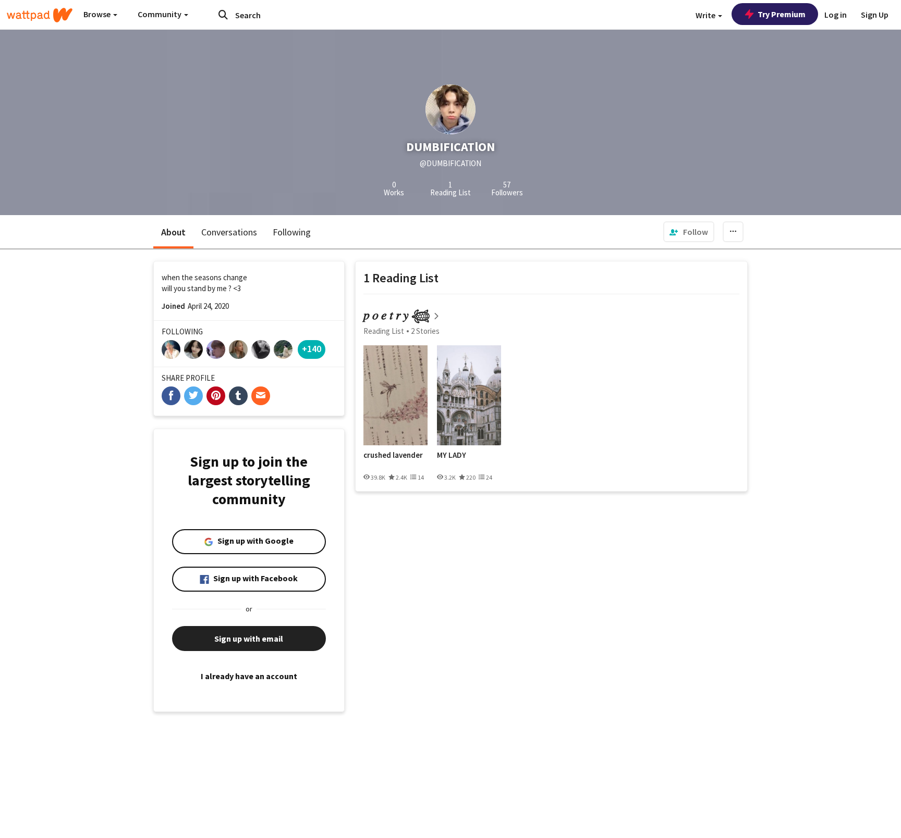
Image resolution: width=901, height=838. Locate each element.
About (173, 232)
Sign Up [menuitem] (874, 14)
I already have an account (249, 676)
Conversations (229, 232)
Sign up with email (248, 638)
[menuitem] (688, 231)
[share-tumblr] (238, 395)
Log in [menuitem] (835, 14)
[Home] (39, 15)
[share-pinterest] (215, 395)
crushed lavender (393, 455)
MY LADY (451, 455)
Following (292, 232)
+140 (311, 349)
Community (160, 14)
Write (706, 15)
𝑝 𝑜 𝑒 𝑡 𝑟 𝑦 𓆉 (396, 315)
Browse (97, 14)
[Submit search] (223, 14)
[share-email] (260, 395)
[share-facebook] (171, 395)
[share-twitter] (193, 395)
